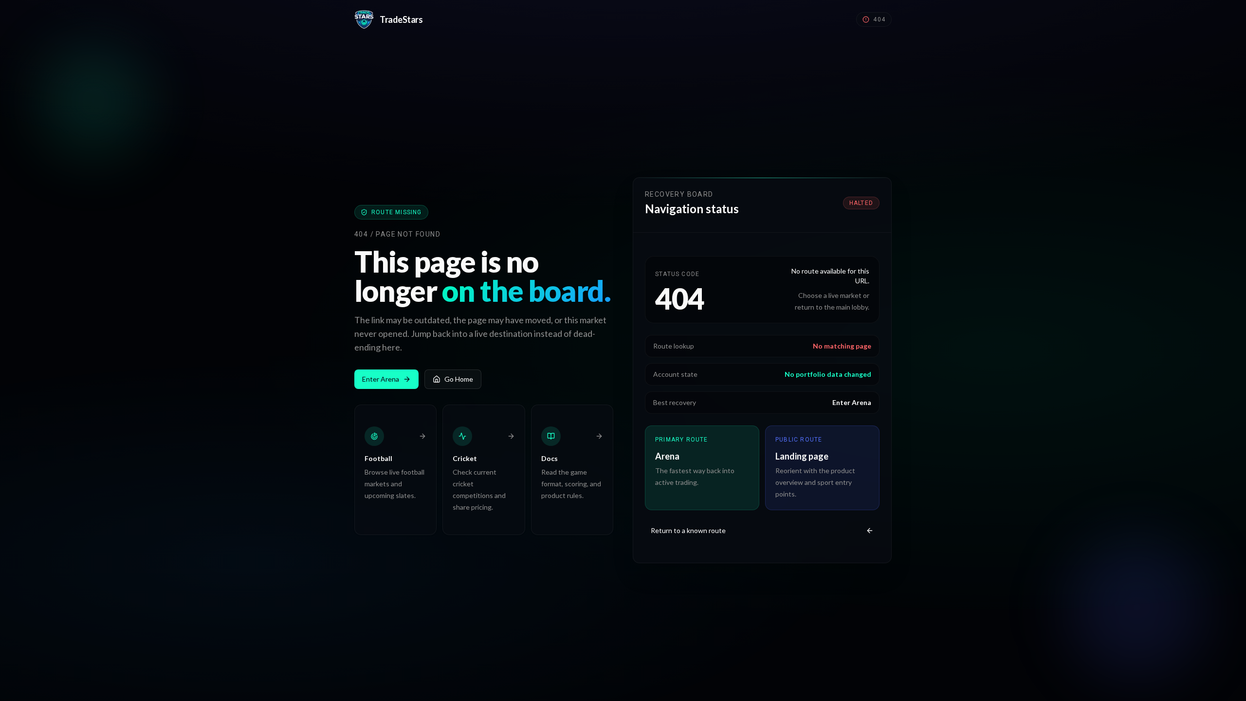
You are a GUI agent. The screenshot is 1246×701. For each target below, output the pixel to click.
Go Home (458, 379)
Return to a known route (688, 530)
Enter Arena (380, 379)
